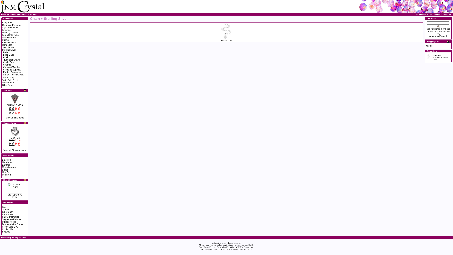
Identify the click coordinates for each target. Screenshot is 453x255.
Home (3, 14)
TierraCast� (8, 77)
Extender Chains (12, 60)
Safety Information (10, 217)
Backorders (7, 214)
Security (6, 232)
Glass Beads (8, 82)
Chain (33, 14)
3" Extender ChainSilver (440, 57)
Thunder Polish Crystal (13, 74)
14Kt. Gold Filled (10, 80)
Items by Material (10, 32)
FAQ (4, 207)
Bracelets (6, 160)
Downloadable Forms (12, 224)
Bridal (5, 170)
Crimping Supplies (12, 70)
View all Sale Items (15, 118)
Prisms (5, 40)
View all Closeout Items (15, 150)
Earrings (6, 165)
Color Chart (7, 212)
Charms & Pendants (11, 25)
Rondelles (7, 45)
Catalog (11, 14)
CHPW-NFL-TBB (15, 105)
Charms (7, 65)
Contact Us (7, 229)
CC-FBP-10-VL (15, 195)
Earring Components (13, 72)
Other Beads (8, 85)
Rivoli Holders (9, 42)
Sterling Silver (23, 14)
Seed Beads (8, 47)
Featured (6, 175)
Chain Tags (8, 62)
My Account (421, 14)
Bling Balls (7, 22)
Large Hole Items (10, 35)
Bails (5, 52)
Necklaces (7, 162)
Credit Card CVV (10, 227)
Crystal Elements (10, 27)
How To (5, 172)
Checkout (447, 14)
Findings (6, 30)
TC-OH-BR (15, 138)
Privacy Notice (9, 222)
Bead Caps (8, 55)
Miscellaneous (9, 37)
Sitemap (6, 209)
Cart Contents (434, 14)
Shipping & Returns (11, 219)
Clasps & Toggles (11, 67)
